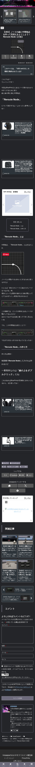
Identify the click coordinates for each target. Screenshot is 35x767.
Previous (1, 17)
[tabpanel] (10, 16)
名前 (4, 645)
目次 (14, 222)
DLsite (27, 192)
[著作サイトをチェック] (9, 486)
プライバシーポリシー (22, 687)
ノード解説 (24, 466)
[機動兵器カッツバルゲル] (17, 204)
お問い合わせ (17, 761)
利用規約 (8, 690)
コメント (5, 625)
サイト (4, 659)
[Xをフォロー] (25, 486)
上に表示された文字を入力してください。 (16, 677)
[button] (29, 57)
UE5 (5, 466)
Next (34, 17)
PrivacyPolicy (26, 758)
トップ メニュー (9, 758)
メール (4, 652)
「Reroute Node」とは (16, 226)
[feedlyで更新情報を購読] (17, 490)
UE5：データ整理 (13, 466)
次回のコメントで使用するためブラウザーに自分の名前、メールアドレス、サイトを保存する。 (17, 669)
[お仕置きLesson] (17, 510)
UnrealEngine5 (16, 463)
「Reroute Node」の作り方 (17, 228)
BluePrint (6, 463)
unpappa (13, 706)
